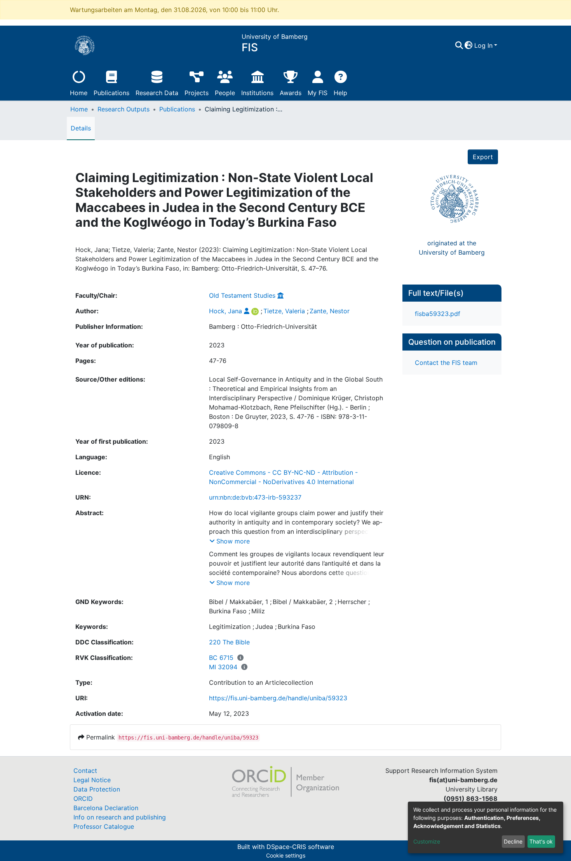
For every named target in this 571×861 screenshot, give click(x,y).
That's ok (541, 841)
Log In (483, 45)
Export (483, 157)
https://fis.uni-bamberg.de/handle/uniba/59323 (278, 698)
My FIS (317, 93)
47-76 (217, 361)
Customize (426, 841)
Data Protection (96, 789)
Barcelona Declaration (105, 808)
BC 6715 (221, 657)
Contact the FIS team (446, 362)
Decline (513, 841)
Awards (290, 93)
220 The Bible (229, 642)
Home (78, 93)
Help (340, 93)
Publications (111, 93)
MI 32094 (223, 667)
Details (81, 128)
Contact (85, 770)
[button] (469, 45)
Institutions (257, 93)
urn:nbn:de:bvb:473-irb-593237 (255, 497)
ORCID (83, 798)
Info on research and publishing (119, 817)
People (225, 93)
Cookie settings (285, 855)
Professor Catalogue (103, 826)
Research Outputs (123, 109)
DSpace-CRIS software (300, 847)
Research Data (157, 93)
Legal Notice (92, 780)
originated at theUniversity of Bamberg (452, 247)
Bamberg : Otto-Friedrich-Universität (263, 326)
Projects (197, 93)
